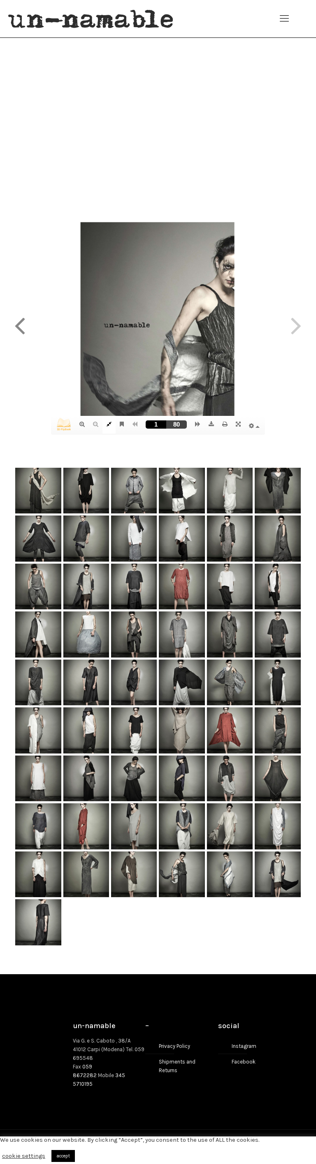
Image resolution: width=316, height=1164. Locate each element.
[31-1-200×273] (38, 730)
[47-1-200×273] (230, 826)
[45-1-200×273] (134, 826)
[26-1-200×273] (86, 682)
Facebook (244, 1062)
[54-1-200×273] (277, 874)
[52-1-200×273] (181, 874)
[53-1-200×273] (230, 874)
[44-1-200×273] (86, 826)
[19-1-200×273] (38, 634)
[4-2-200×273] (181, 490)
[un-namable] (90, 18)
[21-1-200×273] (134, 634)
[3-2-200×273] (134, 490)
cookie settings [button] (23, 1155)
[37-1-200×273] (38, 778)
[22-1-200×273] (181, 634)
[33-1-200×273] (134, 730)
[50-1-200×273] (86, 874)
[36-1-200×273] (277, 730)
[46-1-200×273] (181, 826)
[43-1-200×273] (38, 826)
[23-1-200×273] (230, 634)
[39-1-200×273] (134, 778)
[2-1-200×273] (86, 490)
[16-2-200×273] (181, 586)
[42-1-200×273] (277, 778)
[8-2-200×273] (86, 538)
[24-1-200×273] (277, 634)
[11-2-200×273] (230, 538)
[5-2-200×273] (230, 490)
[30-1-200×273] (277, 682)
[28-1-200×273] (181, 682)
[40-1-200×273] (181, 778)
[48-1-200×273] (277, 826)
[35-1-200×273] (230, 730)
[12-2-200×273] (277, 538)
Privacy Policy (174, 1046)
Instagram (244, 1046)
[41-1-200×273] (230, 778)
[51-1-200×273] (134, 874)
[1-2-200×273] (38, 490)
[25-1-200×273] (38, 682)
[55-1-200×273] (38, 922)
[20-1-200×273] (86, 634)
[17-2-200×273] (230, 586)
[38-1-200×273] (86, 778)
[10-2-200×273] (181, 538)
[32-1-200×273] (86, 730)
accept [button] (63, 1156)
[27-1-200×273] (134, 682)
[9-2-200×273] (134, 538)
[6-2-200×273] (277, 490)
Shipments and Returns (177, 1066)
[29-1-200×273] (230, 682)
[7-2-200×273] (38, 538)
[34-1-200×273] (181, 730)
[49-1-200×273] (38, 874)
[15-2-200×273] (134, 586)
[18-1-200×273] (277, 586)
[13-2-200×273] (38, 586)
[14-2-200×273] (86, 586)
